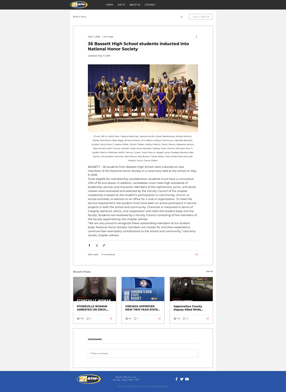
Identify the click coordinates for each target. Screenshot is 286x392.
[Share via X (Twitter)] (96, 245)
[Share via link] (103, 245)
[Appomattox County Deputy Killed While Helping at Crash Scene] (191, 289)
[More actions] (196, 36)
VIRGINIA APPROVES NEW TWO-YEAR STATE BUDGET (141, 308)
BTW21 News (79, 16)
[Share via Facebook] (89, 245)
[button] (181, 16)
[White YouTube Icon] (187, 379)
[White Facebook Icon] (176, 379)
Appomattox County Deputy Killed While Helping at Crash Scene (190, 308)
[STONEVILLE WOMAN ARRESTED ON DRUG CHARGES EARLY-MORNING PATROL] (94, 289)
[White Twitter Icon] (181, 379)
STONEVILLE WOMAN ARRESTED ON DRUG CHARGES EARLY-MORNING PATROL (92, 308)
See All (209, 271)
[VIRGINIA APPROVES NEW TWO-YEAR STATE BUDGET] (143, 289)
